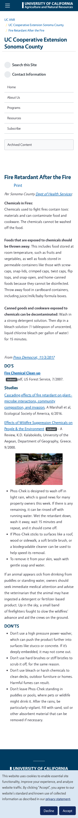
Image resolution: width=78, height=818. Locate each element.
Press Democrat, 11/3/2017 (33, 357)
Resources (14, 118)
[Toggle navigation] (7, 5)
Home (11, 87)
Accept (67, 811)
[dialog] (39, 794)
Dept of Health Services (54, 194)
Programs (13, 107)
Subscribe (14, 128)
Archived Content (19, 144)
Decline (49, 811)
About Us (13, 97)
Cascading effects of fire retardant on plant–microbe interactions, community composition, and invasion (38, 401)
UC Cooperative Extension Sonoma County (36, 25)
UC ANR (9, 20)
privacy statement (58, 799)
